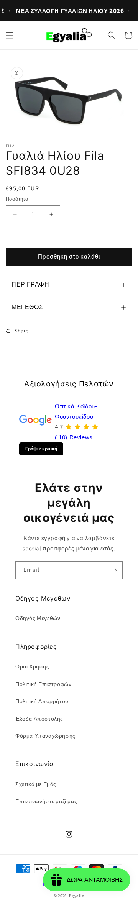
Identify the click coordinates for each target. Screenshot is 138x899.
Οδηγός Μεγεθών (37, 618)
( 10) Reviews (74, 437)
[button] (9, 35)
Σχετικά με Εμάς (35, 784)
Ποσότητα (17, 199)
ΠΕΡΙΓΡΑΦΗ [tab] (30, 284)
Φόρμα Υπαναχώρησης (45, 735)
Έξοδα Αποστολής (39, 718)
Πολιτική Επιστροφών (43, 684)
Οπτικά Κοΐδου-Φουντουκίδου (76, 411)
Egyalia (76, 895)
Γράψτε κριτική (41, 449)
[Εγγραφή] (113, 570)
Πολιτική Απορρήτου (42, 701)
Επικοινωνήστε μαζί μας (46, 801)
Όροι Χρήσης (32, 666)
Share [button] (22, 330)
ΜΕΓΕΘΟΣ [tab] (27, 307)
